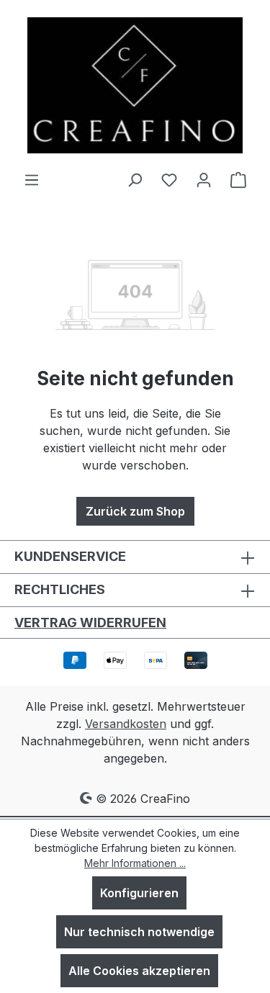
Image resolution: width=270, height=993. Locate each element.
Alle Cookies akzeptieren (139, 970)
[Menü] (31, 179)
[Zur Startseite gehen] (135, 85)
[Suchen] (134, 179)
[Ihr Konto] (203, 179)
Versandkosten (125, 723)
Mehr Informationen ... (135, 863)
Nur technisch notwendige (139, 932)
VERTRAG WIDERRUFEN (90, 622)
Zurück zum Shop (135, 511)
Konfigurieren (139, 893)
